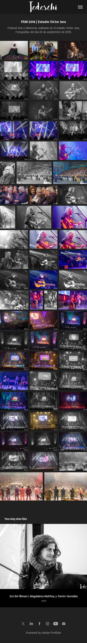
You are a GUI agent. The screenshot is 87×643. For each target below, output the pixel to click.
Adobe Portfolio (51, 633)
